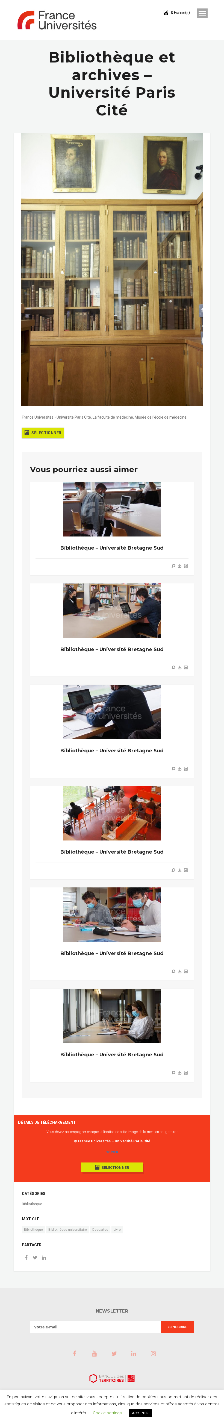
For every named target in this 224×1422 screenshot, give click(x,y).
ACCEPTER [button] (140, 1413)
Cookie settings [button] (107, 1413)
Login (145, 12)
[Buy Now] (179, 566)
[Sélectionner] (185, 566)
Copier (111, 1152)
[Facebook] (26, 1258)
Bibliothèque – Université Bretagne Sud (112, 548)
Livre (117, 1230)
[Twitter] (35, 1258)
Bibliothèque (32, 1204)
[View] (173, 566)
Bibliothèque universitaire (67, 1230)
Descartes (100, 1230)
